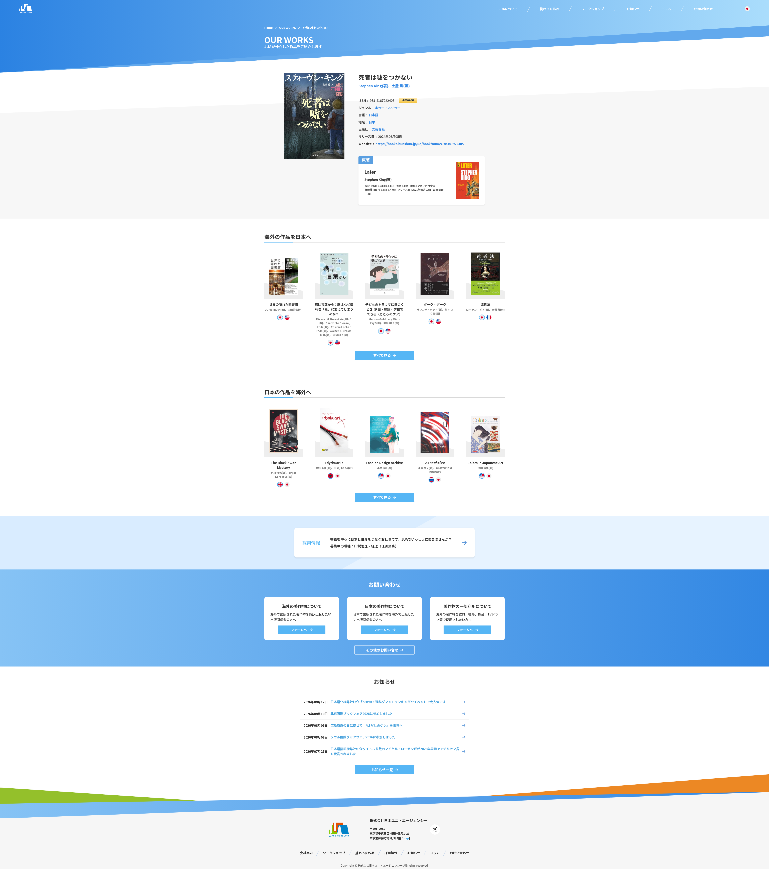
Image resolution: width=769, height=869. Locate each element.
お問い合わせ (703, 9)
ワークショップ (593, 9)
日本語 (373, 114)
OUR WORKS (287, 28)
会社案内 (306, 853)
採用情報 (390, 853)
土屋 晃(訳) (401, 85)
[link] (369, 193)
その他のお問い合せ (382, 650)
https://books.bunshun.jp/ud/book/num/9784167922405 (419, 143)
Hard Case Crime (385, 189)
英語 (406, 186)
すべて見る (382, 355)
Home (268, 28)
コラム (666, 9)
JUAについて (508, 9)
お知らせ (632, 9)
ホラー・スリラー (388, 107)
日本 (372, 122)
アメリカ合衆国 (426, 186)
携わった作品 (549, 9)
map (406, 838)
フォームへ (299, 629)
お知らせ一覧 (382, 769)
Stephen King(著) (373, 85)
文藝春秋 (378, 129)
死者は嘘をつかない (315, 28)
